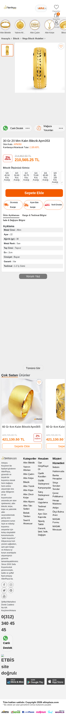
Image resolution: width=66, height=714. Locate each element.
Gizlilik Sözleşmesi (43, 482)
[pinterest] (11, 590)
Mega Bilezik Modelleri (32, 38)
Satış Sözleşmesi (43, 493)
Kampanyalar (44, 487)
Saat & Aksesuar (27, 522)
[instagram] (11, 584)
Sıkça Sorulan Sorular (56, 485)
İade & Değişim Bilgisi (14, 220)
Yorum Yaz (33, 276)
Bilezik (16, 38)
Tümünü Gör (33, 368)
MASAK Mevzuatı (57, 528)
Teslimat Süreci (42, 508)
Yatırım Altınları (27, 468)
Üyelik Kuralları (42, 475)
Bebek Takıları (26, 514)
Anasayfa (5, 38)
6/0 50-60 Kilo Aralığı (17, 176)
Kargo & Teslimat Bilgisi (34, 215)
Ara (41, 8)
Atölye (56, 507)
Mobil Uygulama (43, 501)
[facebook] (4, 584)
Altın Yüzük (28, 486)
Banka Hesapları (57, 477)
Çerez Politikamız (58, 495)
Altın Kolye (28, 478)
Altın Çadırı (28, 474)
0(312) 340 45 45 (8, 623)
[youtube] (4, 596)
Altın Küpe (28, 490)
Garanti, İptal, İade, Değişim (43, 531)
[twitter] (4, 590)
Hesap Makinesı (57, 502)
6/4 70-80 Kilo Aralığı (36, 176)
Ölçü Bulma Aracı (58, 513)
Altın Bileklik (29, 462)
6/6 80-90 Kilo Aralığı (45, 176)
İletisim (56, 467)
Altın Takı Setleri (27, 507)
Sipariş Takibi (41, 523)
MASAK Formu (56, 521)
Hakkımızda (58, 471)
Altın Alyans (28, 501)
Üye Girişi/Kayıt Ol (43, 465)
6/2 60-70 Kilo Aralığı (26, 176)
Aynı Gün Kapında (42, 515)
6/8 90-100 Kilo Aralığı (55, 177)
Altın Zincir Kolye (28, 496)
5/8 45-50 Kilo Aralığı (7, 176)
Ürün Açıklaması (11, 215)
